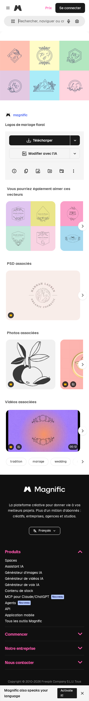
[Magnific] (44, 490)
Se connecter (70, 8)
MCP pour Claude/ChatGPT (34, 596)
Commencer (16, 634)
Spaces (11, 560)
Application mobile (19, 615)
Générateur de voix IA (22, 585)
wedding (61, 462)
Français (45, 531)
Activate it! (67, 693)
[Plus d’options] (73, 171)
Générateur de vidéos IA (24, 578)
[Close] (82, 693)
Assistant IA (14, 566)
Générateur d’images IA (23, 572)
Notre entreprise (20, 648)
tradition (16, 462)
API (7, 609)
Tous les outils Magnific (23, 621)
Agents (17, 603)
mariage (38, 462)
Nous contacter (19, 662)
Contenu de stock (19, 590)
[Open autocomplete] (11, 21)
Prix (48, 8)
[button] (44, 531)
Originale (33, 42)
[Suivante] (82, 226)
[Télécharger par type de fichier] (75, 140)
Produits (13, 551)
